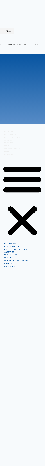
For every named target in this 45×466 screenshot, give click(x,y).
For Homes (9, 132)
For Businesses (10, 134)
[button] (22, 200)
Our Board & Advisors (13, 148)
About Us (8, 140)
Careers (7, 151)
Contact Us (9, 143)
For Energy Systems (12, 137)
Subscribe (8, 154)
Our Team (8, 146)
